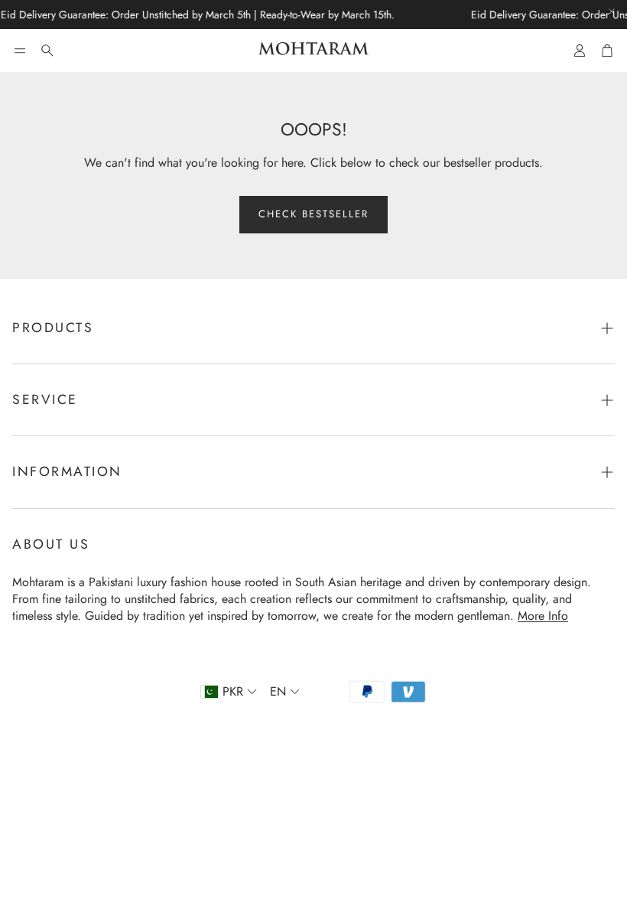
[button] (20, 50)
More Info (543, 615)
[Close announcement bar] (611, 11)
